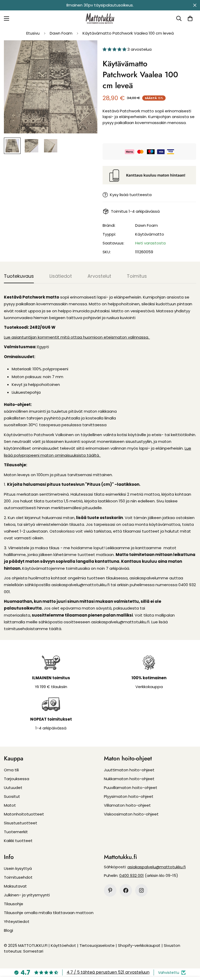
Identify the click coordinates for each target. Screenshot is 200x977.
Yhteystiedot (16, 921)
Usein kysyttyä (18, 868)
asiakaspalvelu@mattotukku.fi (156, 867)
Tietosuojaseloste (97, 945)
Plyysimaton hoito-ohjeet (128, 796)
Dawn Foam (61, 33)
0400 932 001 (131, 875)
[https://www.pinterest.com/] (110, 890)
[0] (190, 18)
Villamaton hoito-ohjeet (127, 805)
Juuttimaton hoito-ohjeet (129, 770)
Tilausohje (13, 904)
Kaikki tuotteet (18, 840)
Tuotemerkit (16, 831)
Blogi (8, 930)
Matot (10, 805)
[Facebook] (126, 890)
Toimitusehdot (18, 877)
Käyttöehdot (63, 945)
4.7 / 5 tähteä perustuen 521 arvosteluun (108, 972)
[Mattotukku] (100, 18)
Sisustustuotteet (20, 823)
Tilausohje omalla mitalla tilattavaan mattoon (48, 912)
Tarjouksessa (16, 778)
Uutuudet (13, 787)
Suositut (12, 796)
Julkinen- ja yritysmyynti (27, 895)
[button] (115, 49)
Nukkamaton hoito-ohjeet (129, 778)
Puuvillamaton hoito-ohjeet (130, 787)
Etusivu (33, 33)
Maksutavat (15, 886)
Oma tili (11, 770)
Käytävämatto (149, 234)
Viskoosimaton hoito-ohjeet (131, 814)
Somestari (33, 951)
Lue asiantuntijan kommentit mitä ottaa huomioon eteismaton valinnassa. (77, 337)
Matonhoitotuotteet (24, 814)
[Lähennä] (86, 51)
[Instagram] (141, 890)
